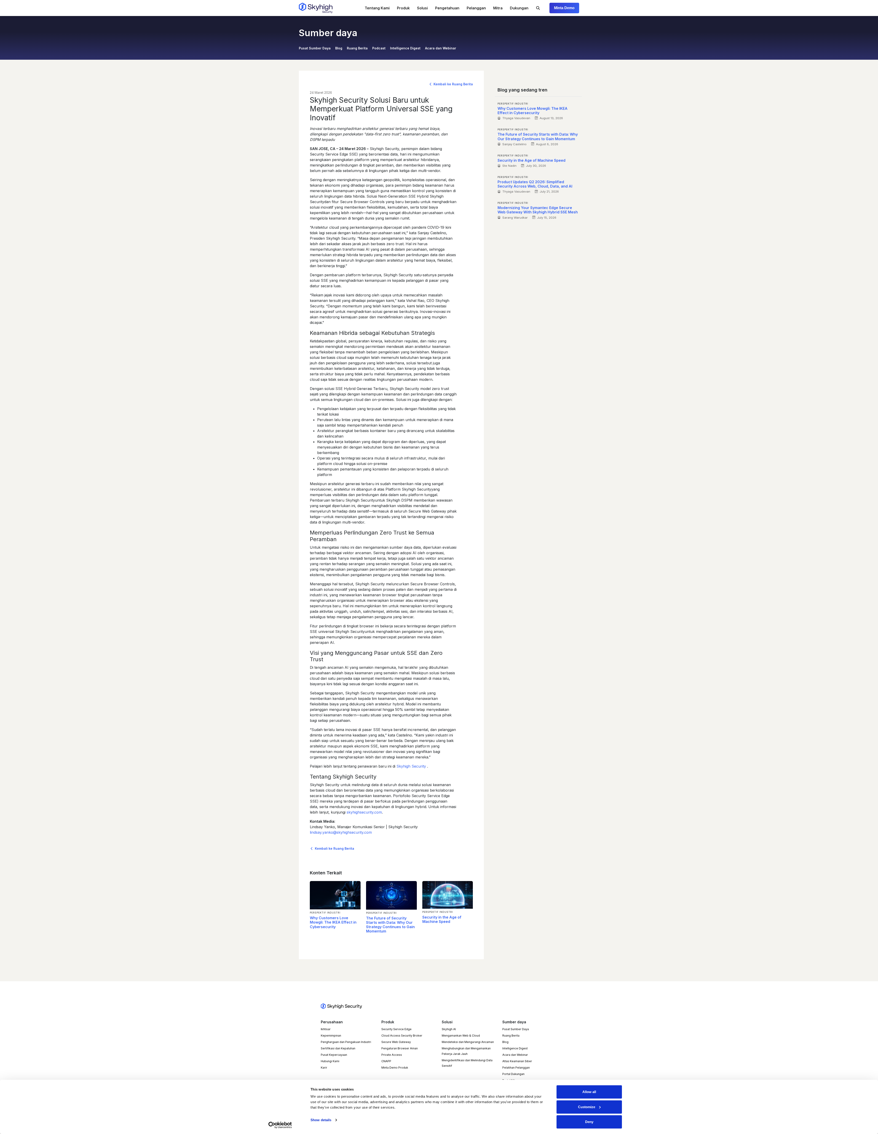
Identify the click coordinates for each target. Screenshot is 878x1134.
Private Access (391, 1054)
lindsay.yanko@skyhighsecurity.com (341, 832)
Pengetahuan (447, 8)
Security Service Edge (396, 1029)
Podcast (378, 48)
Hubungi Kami (330, 1061)
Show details (321, 1120)
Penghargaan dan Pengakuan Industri (346, 1042)
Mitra (498, 8)
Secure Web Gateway (396, 1042)
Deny (589, 1122)
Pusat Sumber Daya (315, 48)
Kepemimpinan (331, 1035)
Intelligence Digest (405, 48)
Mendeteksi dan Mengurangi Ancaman (468, 1042)
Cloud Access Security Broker (401, 1035)
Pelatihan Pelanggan (516, 1067)
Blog (338, 48)
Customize (586, 1107)
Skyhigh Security (411, 766)
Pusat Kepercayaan (334, 1054)
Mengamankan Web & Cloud (461, 1035)
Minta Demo (564, 8)
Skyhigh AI (449, 1029)
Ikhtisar (326, 1029)
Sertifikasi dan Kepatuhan (338, 1048)
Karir (324, 1067)
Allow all (589, 1092)
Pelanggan (476, 8)
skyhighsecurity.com (364, 812)
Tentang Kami (377, 8)
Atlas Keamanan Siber (517, 1061)
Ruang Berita (357, 48)
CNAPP (386, 1061)
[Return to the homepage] (315, 8)
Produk (403, 8)
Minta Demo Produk (394, 1067)
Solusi (422, 8)
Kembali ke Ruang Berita (453, 84)
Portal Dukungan (513, 1074)
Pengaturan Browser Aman (399, 1048)
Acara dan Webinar (440, 48)
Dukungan (519, 8)
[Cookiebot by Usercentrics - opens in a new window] (280, 1125)
